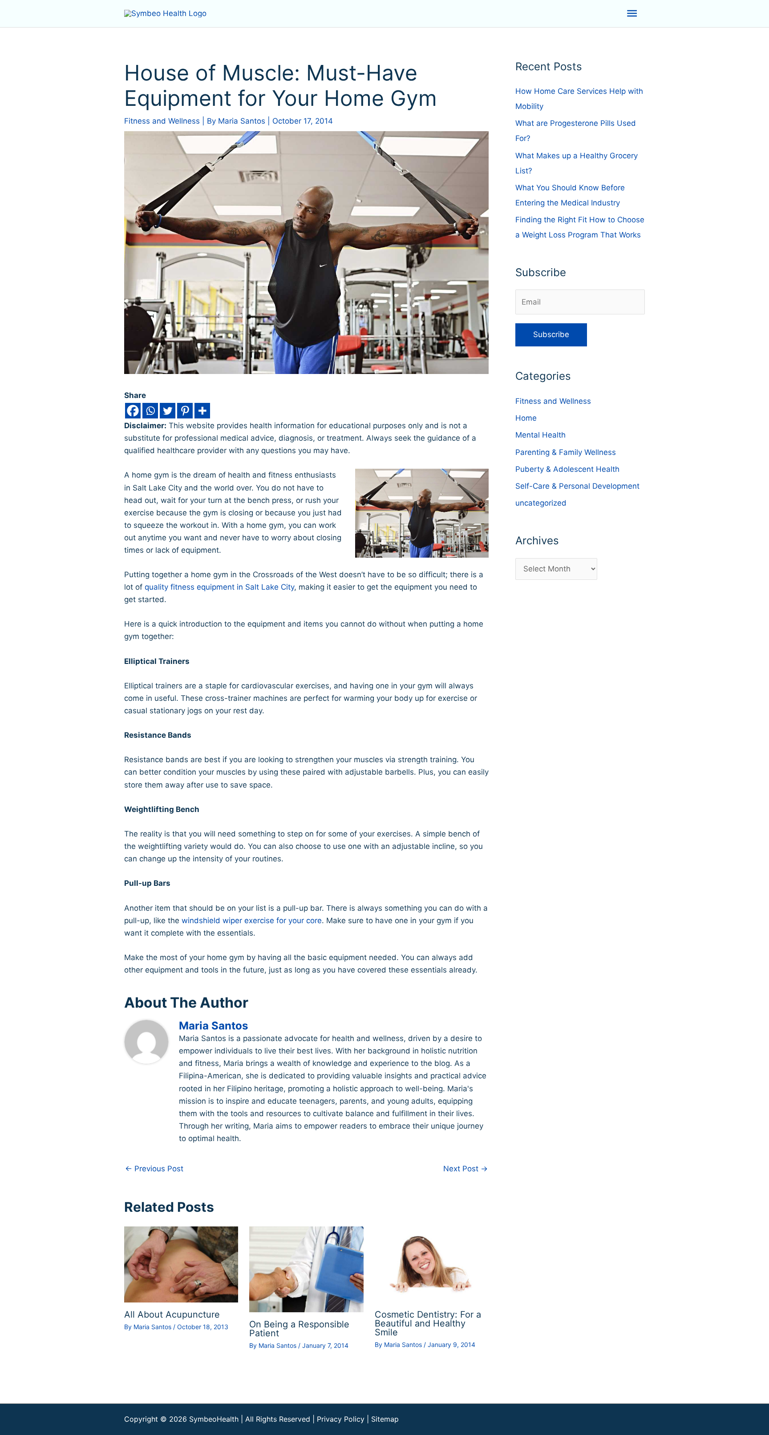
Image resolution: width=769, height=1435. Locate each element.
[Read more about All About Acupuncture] (181, 1263)
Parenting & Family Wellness (565, 452)
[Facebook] (133, 410)
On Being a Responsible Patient (299, 1329)
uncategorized (541, 502)
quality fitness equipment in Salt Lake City (219, 587)
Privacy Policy (340, 1419)
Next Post (465, 1168)
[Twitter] (167, 410)
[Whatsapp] (150, 410)
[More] (202, 410)
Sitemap (385, 1419)
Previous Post (154, 1168)
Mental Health (540, 434)
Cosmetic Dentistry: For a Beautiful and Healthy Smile (428, 1323)
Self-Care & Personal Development (577, 486)
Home (526, 418)
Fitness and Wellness (162, 121)
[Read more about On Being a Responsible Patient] (306, 1268)
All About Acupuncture (172, 1314)
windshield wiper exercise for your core (252, 920)
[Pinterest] (185, 410)
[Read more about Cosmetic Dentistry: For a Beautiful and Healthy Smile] (432, 1263)
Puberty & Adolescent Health (567, 469)
